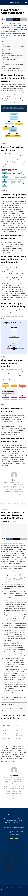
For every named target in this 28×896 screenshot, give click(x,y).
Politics (14, 876)
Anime (7, 841)
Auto (7, 843)
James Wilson (5, 521)
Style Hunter (21, 859)
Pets (14, 874)
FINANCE (7, 876)
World (21, 876)
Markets (14, 863)
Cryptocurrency (8, 857)
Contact (23, 887)
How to (14, 855)
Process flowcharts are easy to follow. (12, 50)
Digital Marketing (7, 860)
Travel (21, 865)
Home (2, 7)
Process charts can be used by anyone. (12, 55)
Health (6, 509)
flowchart (19, 27)
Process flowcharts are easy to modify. (12, 68)
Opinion (14, 872)
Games (14, 845)
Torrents (21, 863)
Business (7, 847)
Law (14, 859)
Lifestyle (14, 861)
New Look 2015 (14, 868)
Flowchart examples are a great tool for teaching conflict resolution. (12, 58)
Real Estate (21, 842)
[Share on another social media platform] (23, 19)
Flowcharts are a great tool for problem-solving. (12, 62)
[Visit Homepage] (14, 2)
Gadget (14, 841)
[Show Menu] (2, 2)
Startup (21, 853)
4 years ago (10, 16)
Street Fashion (21, 856)
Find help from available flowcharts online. (12, 70)
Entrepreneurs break (8, 869)
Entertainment (8, 866)
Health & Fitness (14, 850)
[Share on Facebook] (9, 19)
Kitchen (14, 857)
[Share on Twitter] (16, 19)
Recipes (21, 845)
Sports (21, 851)
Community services (7, 854)
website (21, 873)
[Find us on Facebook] (1, 890)
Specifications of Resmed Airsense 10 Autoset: (12, 709)
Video (21, 869)
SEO (21, 849)
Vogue (21, 871)
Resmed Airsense (9, 761)
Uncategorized (22, 867)
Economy (7, 862)
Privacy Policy (15, 887)
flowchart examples (10, 35)
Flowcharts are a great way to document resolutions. (12, 65)
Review (21, 847)
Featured (7, 7)
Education (7, 864)
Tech (21, 861)
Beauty (7, 845)
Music (14, 865)
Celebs (7, 852)
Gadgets (14, 843)
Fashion (7, 871)
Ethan (3, 16)
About (8, 887)
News (14, 870)
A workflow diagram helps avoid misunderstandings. (10, 52)
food (7, 878)
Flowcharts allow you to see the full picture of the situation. (13, 47)
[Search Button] (26, 2)
